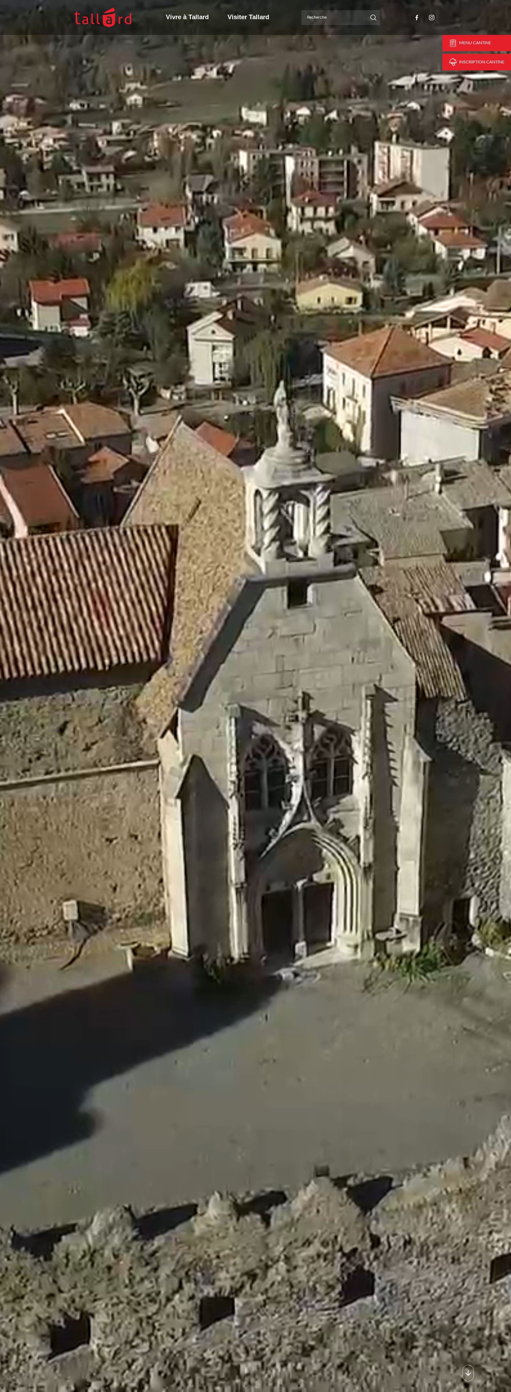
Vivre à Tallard (187, 17)
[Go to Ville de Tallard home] (102, 17)
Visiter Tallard (248, 17)
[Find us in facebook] (416, 17)
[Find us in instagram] (431, 17)
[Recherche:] (340, 17)
